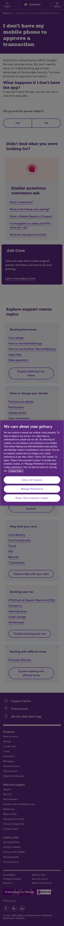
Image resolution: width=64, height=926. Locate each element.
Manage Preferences (32, 489)
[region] (32, 463)
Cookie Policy (16, 470)
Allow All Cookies (32, 480)
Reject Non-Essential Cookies (32, 498)
